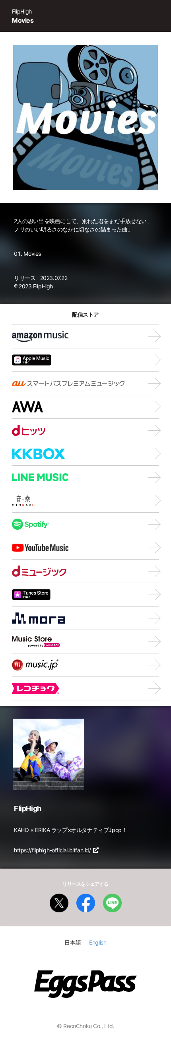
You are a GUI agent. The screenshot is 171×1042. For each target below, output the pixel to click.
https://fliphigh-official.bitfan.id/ (52, 850)
